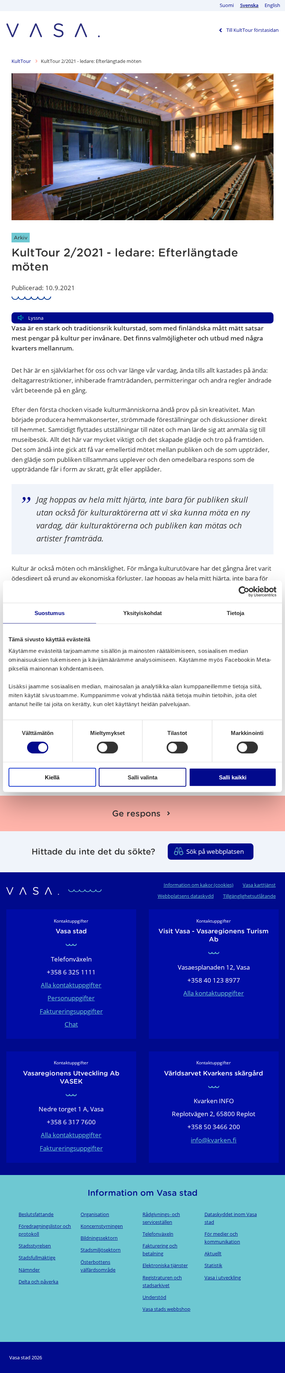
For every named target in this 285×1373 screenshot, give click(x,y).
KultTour (22, 61)
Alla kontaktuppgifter (71, 985)
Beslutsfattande (36, 1214)
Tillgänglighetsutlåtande (249, 896)
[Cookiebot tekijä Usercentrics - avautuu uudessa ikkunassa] (244, 591)
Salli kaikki (232, 777)
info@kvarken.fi (213, 1140)
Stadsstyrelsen (35, 1245)
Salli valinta (142, 777)
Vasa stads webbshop (166, 1309)
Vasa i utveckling (222, 1277)
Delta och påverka (38, 1281)
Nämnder (29, 1269)
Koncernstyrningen (102, 1226)
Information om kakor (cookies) (198, 885)
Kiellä (52, 777)
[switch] (107, 747)
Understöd (154, 1297)
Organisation (95, 1214)
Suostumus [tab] (50, 613)
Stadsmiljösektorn (101, 1249)
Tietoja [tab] (236, 613)
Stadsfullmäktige (37, 1257)
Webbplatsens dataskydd (186, 896)
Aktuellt (213, 1253)
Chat (71, 1024)
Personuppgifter (71, 998)
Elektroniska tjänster (165, 1265)
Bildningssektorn (99, 1238)
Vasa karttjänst (259, 885)
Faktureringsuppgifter (71, 1011)
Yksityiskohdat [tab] (142, 613)
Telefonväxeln (157, 1234)
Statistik (213, 1265)
